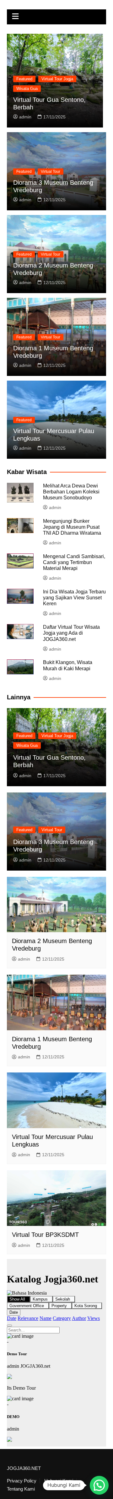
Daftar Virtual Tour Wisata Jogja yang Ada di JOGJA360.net (71, 633)
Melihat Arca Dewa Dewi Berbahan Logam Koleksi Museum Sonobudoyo (71, 491)
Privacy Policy (21, 1480)
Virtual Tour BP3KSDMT (45, 1234)
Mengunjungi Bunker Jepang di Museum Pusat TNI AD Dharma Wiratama (72, 527)
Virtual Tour (50, 171)
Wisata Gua (27, 88)
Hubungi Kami (58, 1480)
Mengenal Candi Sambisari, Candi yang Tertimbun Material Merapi (74, 562)
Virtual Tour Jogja (57, 79)
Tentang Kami (21, 1489)
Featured (24, 79)
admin (25, 116)
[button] (99, 1485)
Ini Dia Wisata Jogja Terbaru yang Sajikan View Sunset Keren (74, 597)
